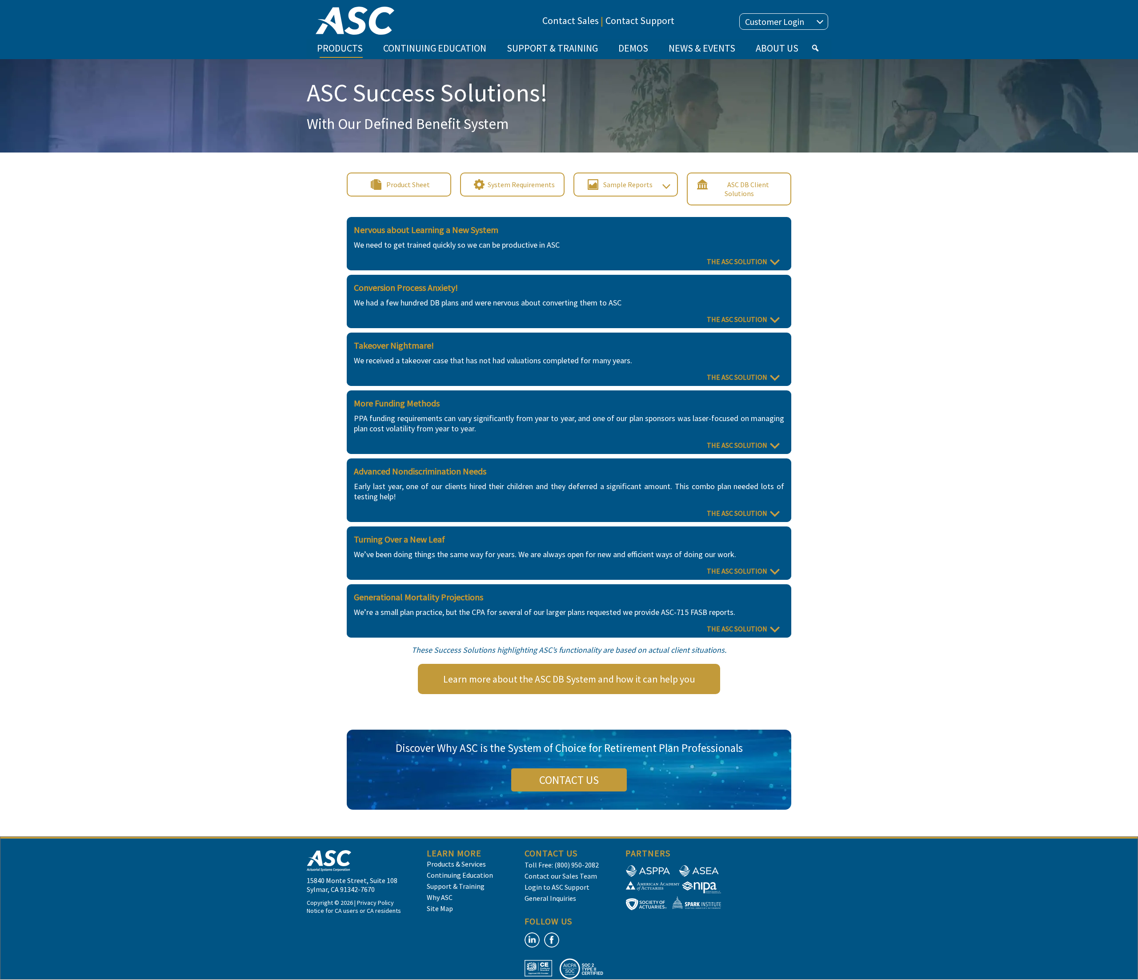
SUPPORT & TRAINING (552, 48)
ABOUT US (777, 48)
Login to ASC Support (557, 887)
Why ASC (440, 897)
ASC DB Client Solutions (747, 189)
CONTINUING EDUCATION (434, 48)
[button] (815, 48)
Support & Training (456, 886)
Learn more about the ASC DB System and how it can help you (569, 679)
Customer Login (774, 21)
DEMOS (633, 48)
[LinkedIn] (532, 940)
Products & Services (456, 864)
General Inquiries (550, 898)
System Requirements (521, 184)
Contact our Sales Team (561, 876)
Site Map (440, 908)
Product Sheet (408, 184)
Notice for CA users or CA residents (354, 911)
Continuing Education (460, 875)
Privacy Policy (375, 903)
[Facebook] (551, 940)
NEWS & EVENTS (702, 48)
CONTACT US (569, 780)
